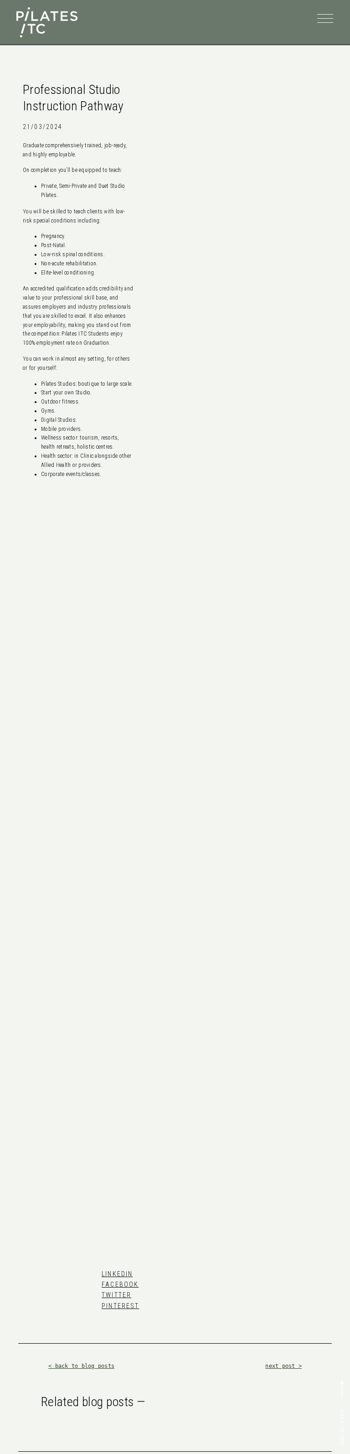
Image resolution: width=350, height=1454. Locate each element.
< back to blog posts (81, 1366)
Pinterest (120, 1305)
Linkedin (117, 1274)
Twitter (116, 1295)
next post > (283, 1366)
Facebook (120, 1284)
